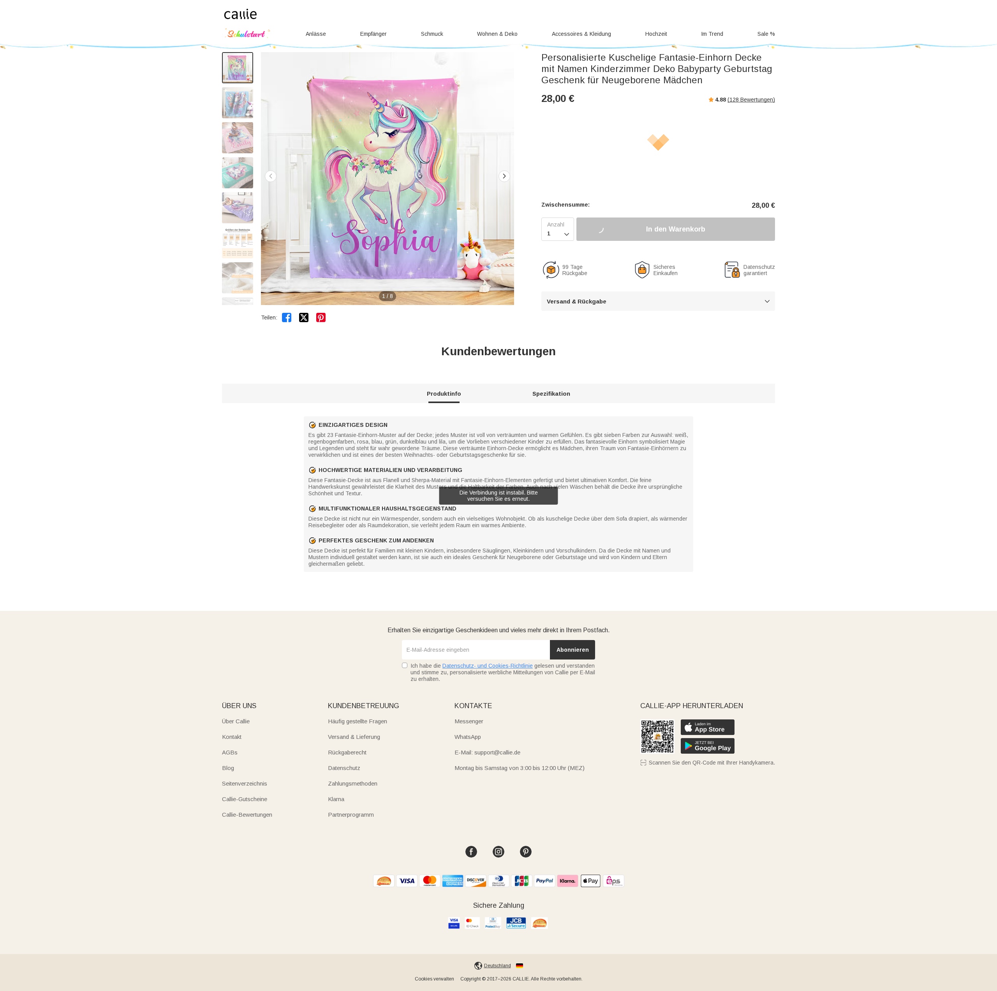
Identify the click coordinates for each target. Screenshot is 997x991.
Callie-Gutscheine (244, 799)
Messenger (468, 721)
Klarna (336, 799)
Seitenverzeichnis (244, 783)
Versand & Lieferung (354, 736)
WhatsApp (467, 736)
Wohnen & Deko (497, 34)
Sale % (766, 34)
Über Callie (236, 721)
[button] (504, 176)
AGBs (230, 752)
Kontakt (231, 736)
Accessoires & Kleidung (581, 34)
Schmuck (432, 34)
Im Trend (712, 34)
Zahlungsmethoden (352, 783)
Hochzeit (656, 34)
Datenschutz (344, 768)
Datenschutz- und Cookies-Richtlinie (487, 666)
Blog (228, 768)
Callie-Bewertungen (247, 814)
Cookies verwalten (434, 979)
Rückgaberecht (347, 752)
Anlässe (316, 34)
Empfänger (373, 34)
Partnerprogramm (351, 814)
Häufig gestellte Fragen (357, 721)
